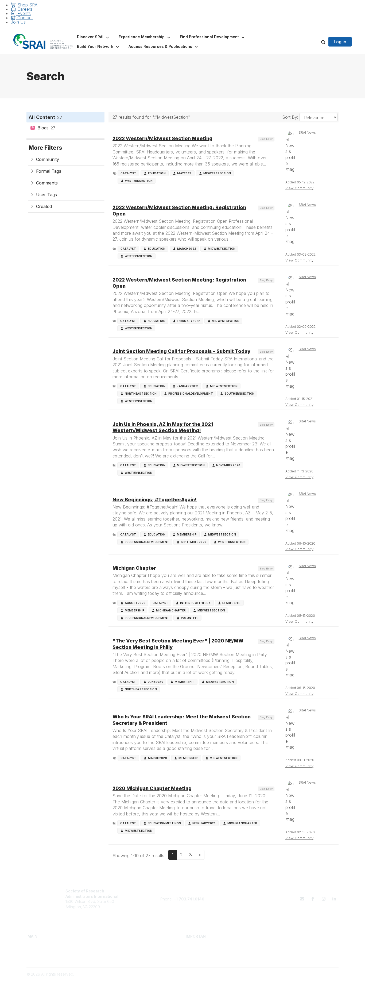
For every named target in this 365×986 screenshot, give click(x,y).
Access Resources (123, 956)
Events (23, 13)
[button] (93, 37)
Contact (24, 17)
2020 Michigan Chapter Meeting (152, 788)
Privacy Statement (281, 951)
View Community (299, 188)
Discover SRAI (40, 951)
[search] (316, 41)
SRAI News (307, 132)
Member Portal (278, 945)
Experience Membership (49, 956)
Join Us (18, 22)
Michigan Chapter (134, 568)
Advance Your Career (126, 945)
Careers (24, 9)
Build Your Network (123, 951)
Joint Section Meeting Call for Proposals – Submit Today (181, 351)
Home (33, 945)
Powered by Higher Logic (316, 979)
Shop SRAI (27, 4)
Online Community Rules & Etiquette (296, 956)
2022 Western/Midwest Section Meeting (162, 138)
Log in (340, 41)
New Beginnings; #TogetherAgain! (154, 499)
